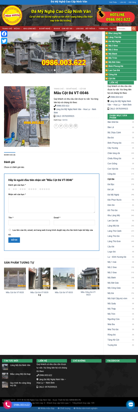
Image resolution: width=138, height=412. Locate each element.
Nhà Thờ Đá (113, 329)
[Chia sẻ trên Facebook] (56, 126)
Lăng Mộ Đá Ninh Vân (20, 365)
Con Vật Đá (67, 29)
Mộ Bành (112, 277)
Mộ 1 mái (112, 262)
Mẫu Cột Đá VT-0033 (64, 292)
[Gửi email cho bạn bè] (66, 126)
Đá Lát (111, 189)
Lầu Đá (111, 246)
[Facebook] (4, 33)
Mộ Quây (112, 303)
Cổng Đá (111, 174)
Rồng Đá (111, 334)
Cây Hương (113, 148)
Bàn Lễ (111, 127)
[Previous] (5, 52)
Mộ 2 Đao (112, 267)
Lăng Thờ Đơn (114, 241)
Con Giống (112, 163)
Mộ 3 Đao (112, 272)
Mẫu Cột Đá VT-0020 (15, 292)
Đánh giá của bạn (17, 185)
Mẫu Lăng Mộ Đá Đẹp (20, 374)
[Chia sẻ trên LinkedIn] (75, 126)
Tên (10, 218)
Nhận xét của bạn (17, 194)
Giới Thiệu (113, 2)
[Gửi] (133, 28)
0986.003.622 (116, 97)
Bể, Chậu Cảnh (114, 132)
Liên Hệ (123, 2)
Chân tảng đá (114, 153)
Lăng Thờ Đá (113, 236)
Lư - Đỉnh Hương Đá (117, 257)
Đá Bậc (111, 184)
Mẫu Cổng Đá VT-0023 (88, 293)
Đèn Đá (111, 205)
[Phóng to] (7, 143)
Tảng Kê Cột (113, 340)
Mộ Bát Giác (113, 283)
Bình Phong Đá (114, 143)
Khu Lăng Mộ (29, 29)
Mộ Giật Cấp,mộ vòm (117, 298)
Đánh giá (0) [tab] (9, 155)
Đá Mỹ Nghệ (44, 29)
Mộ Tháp (112, 308)
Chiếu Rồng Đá (114, 158)
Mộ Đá (17, 29)
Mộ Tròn (111, 314)
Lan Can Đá (113, 220)
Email (57, 218)
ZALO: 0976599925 (119, 108)
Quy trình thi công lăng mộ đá (20, 384)
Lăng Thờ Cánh (114, 231)
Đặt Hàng (132, 2)
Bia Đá (57, 29)
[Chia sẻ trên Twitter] (61, 126)
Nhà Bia (111, 324)
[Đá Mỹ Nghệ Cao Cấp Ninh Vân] (12, 15)
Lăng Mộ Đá (113, 225)
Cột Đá (111, 179)
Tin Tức (113, 29)
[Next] (97, 52)
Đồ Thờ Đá (90, 29)
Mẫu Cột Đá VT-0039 (39, 292)
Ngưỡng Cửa (113, 319)
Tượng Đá (103, 29)
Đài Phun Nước (115, 200)
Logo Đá (80, 29)
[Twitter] (4, 41)
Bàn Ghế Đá (113, 122)
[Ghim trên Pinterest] (70, 126)
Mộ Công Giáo (114, 288)
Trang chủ (59, 89)
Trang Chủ (7, 29)
